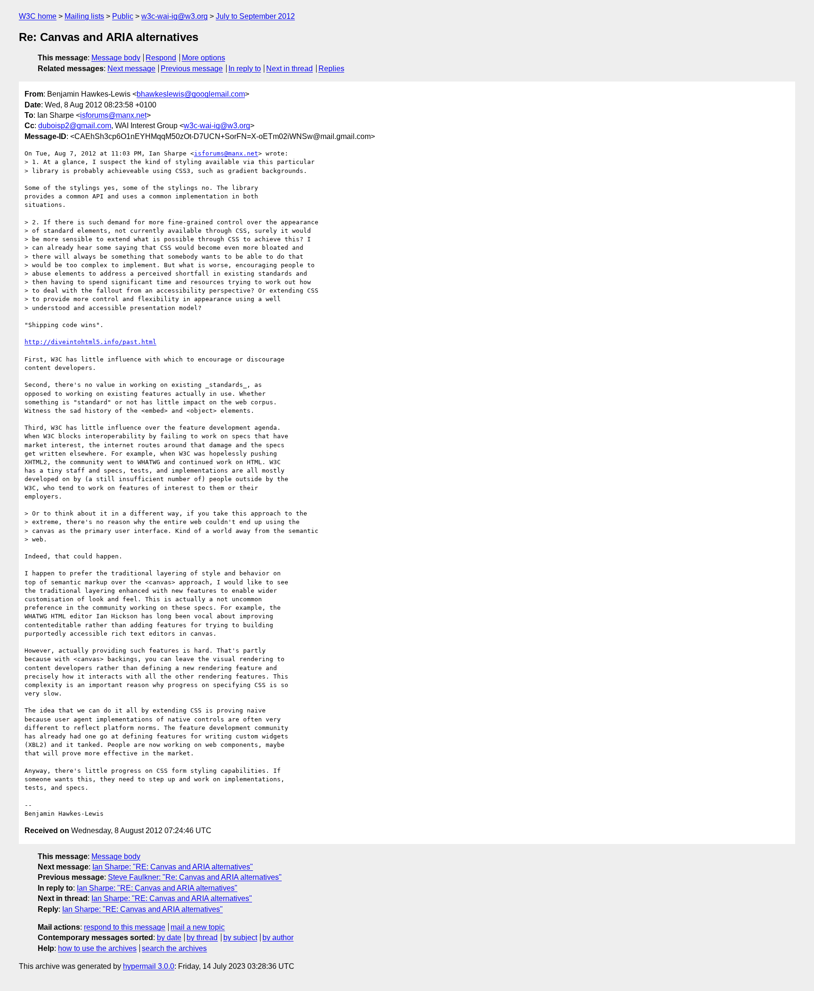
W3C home (38, 16)
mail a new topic (198, 927)
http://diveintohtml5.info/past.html (90, 341)
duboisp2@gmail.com (74, 126)
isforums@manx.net (113, 115)
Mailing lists (84, 16)
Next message (131, 69)
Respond (161, 58)
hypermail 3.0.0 (148, 966)
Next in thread (289, 69)
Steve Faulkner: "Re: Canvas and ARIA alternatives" (195, 877)
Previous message (192, 69)
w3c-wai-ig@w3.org (174, 16)
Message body (115, 58)
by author (277, 938)
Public (122, 16)
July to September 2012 (255, 16)
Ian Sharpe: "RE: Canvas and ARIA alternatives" (172, 867)
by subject (240, 938)
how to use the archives (97, 948)
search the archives (174, 948)
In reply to (244, 69)
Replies (331, 69)
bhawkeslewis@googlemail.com (191, 94)
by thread (202, 938)
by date (169, 938)
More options (203, 58)
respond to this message (124, 927)
